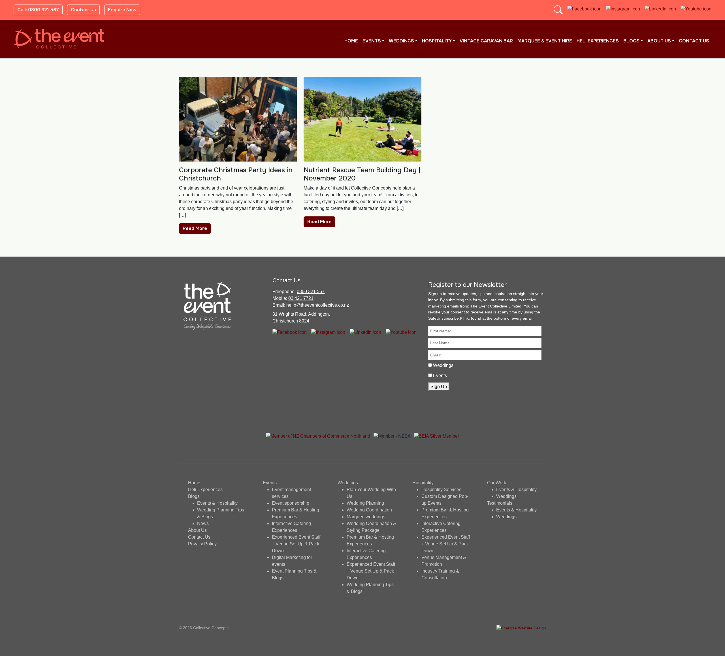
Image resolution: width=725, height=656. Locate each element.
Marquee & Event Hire (544, 41)
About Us (659, 41)
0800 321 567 (311, 291)
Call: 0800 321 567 (38, 10)
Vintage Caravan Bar (486, 41)
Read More (195, 228)
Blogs (631, 41)
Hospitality (437, 41)
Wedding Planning (365, 503)
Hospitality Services (441, 489)
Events (371, 41)
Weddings (401, 41)
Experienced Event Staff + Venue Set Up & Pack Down (296, 544)
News (203, 523)
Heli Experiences (598, 41)
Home (351, 41)
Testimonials (499, 503)
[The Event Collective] (59, 39)
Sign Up (438, 386)
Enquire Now (122, 10)
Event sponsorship (290, 503)
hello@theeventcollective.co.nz (317, 305)
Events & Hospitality (217, 503)
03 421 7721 (301, 298)
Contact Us (83, 10)
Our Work (496, 482)
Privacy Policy (202, 543)
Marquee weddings (366, 516)
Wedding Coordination (369, 509)
